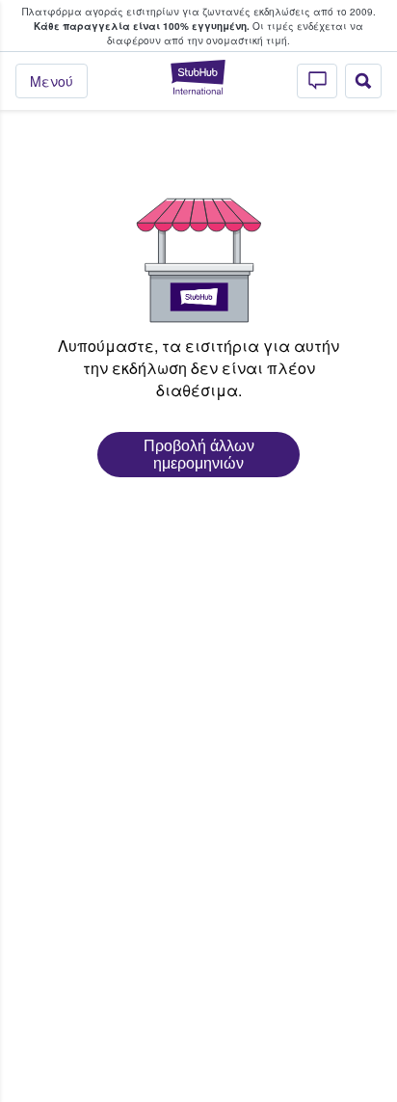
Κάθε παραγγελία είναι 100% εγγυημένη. (142, 26)
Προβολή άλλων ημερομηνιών (199, 454)
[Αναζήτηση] (363, 81)
